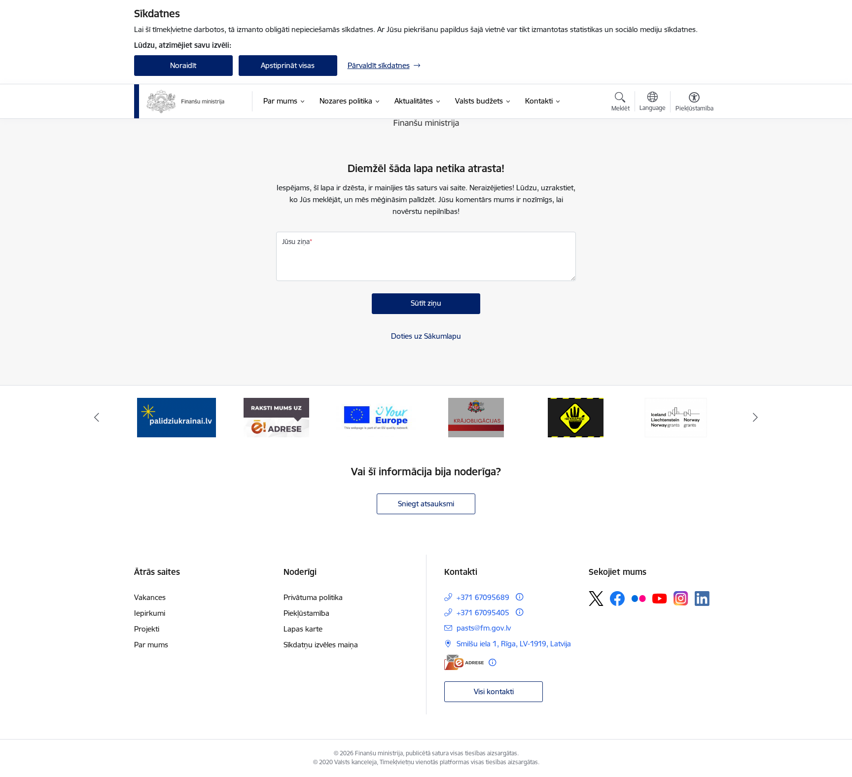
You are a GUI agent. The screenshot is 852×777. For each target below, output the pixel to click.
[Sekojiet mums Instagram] (681, 598)
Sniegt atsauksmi (426, 503)
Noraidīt (183, 65)
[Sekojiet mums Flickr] (638, 598)
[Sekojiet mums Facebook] (617, 598)
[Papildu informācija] (519, 596)
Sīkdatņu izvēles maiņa (321, 644)
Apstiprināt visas (288, 65)
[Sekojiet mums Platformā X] (596, 598)
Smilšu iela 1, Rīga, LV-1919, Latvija (514, 643)
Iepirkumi (149, 613)
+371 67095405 (483, 612)
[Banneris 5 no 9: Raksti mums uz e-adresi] (176, 417)
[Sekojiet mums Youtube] (659, 598)
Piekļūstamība (306, 613)
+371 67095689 (483, 597)
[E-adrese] (464, 662)
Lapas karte (303, 629)
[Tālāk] (756, 417)
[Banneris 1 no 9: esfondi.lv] (676, 417)
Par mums (151, 644)
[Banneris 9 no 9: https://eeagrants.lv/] (575, 417)
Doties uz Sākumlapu (426, 336)
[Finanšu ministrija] (185, 101)
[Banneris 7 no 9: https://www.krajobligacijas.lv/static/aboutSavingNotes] (376, 417)
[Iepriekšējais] (97, 417)
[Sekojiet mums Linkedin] (702, 598)
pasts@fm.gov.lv (484, 628)
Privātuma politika (313, 597)
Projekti (146, 629)
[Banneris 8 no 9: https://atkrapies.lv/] (476, 417)
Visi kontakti (494, 691)
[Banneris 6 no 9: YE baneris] (276, 417)
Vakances (150, 597)
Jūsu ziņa (296, 241)
